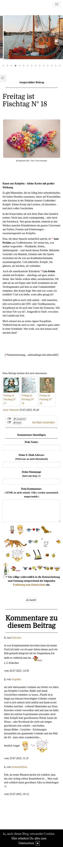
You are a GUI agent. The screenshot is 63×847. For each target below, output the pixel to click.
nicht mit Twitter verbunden (9, 422)
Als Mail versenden (43, 422)
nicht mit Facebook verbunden (9, 419)
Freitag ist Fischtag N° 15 (45, 399)
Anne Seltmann (11, 409)
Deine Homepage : (31, 473)
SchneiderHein (19, 766)
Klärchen (16, 637)
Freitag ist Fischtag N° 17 (10, 399)
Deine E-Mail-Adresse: (31, 457)
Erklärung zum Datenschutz (29, 584)
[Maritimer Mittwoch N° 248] (31, 37)
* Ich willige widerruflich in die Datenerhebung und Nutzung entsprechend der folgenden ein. (32, 580)
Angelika (16, 679)
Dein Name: (31, 442)
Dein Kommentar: (31, 492)
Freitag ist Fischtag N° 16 (28, 399)
